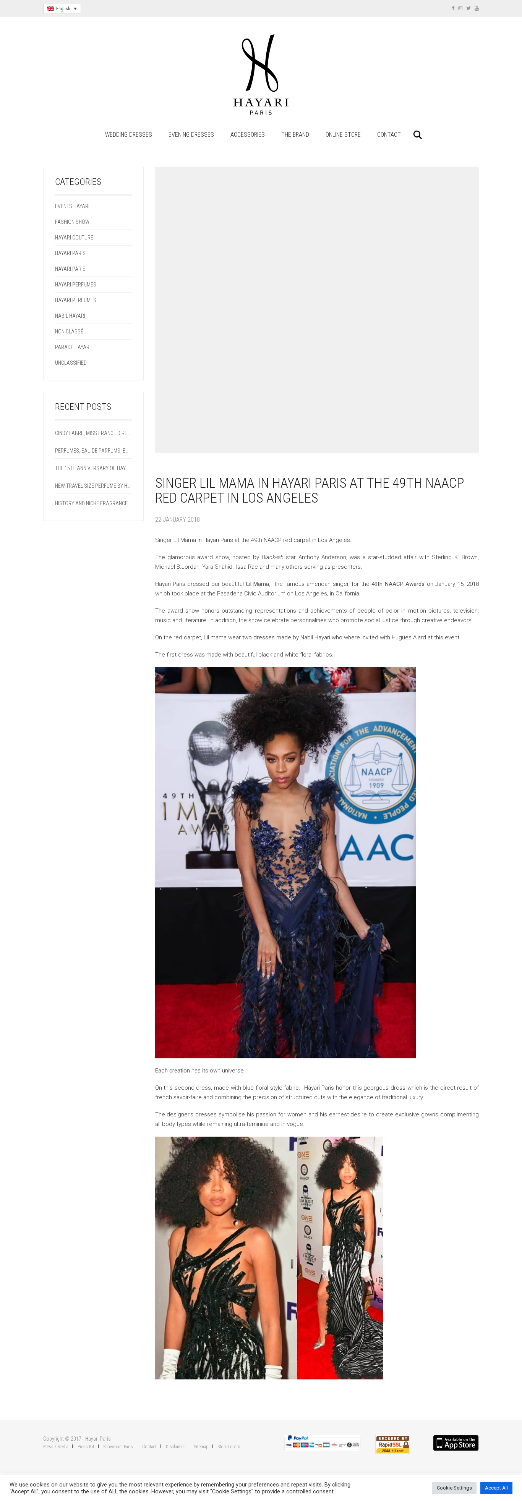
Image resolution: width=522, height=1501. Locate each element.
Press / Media (55, 1446)
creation (179, 1070)
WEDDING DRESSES (128, 134)
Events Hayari (72, 206)
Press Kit (86, 1446)
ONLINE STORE (343, 134)
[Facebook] (453, 8)
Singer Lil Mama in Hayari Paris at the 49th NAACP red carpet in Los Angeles (309, 490)
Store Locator (230, 1446)
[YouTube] (477, 8)
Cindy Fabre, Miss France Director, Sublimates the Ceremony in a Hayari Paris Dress (93, 433)
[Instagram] (460, 8)
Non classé (69, 331)
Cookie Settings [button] (454, 1488)
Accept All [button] (496, 1488)
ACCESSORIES (247, 134)
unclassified (71, 363)
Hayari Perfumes (75, 284)
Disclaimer (175, 1446)
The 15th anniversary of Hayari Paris (93, 468)
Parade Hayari (73, 347)
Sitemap (201, 1446)
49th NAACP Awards (397, 584)
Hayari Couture (74, 238)
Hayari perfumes (75, 300)
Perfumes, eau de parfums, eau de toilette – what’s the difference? (93, 451)
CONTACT (389, 134)
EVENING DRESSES (191, 134)
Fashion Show (72, 222)
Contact (149, 1446)
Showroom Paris (118, 1446)
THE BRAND (295, 134)
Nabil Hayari (70, 316)
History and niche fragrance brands (93, 503)
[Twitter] (468, 8)
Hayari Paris (70, 253)
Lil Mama (257, 584)
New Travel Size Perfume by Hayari (93, 486)
